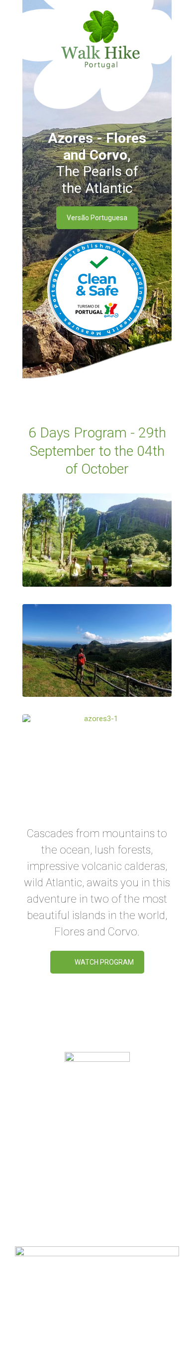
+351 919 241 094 (133, 1181)
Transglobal (130, 1325)
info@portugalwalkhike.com (109, 1193)
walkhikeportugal (110, 1205)
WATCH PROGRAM (104, 962)
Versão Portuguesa (97, 218)
